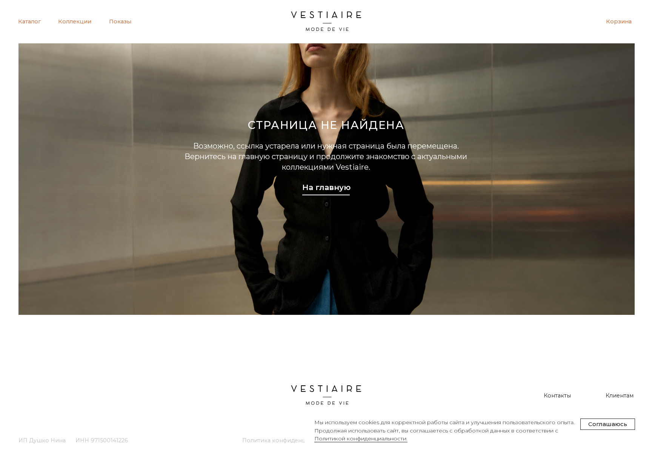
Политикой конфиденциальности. (361, 438)
